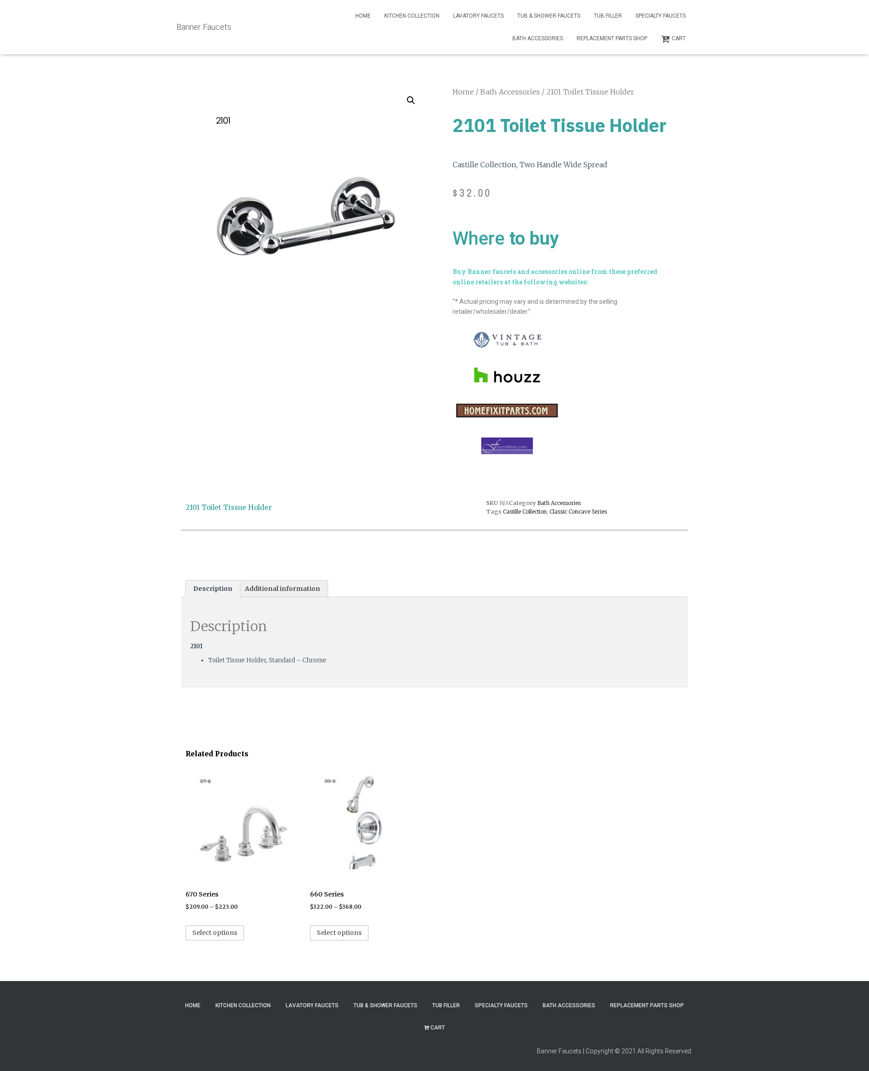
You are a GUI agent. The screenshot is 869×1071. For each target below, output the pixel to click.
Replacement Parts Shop (612, 38)
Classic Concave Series (578, 511)
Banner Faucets (559, 1051)
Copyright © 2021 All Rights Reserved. (639, 1051)
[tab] (212, 588)
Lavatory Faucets (478, 16)
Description (212, 589)
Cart (679, 38)
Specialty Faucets (660, 16)
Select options (214, 933)
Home (363, 16)
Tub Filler (608, 16)
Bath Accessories (537, 38)
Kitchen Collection (411, 16)
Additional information (282, 589)
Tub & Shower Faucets (548, 16)
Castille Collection (525, 511)
